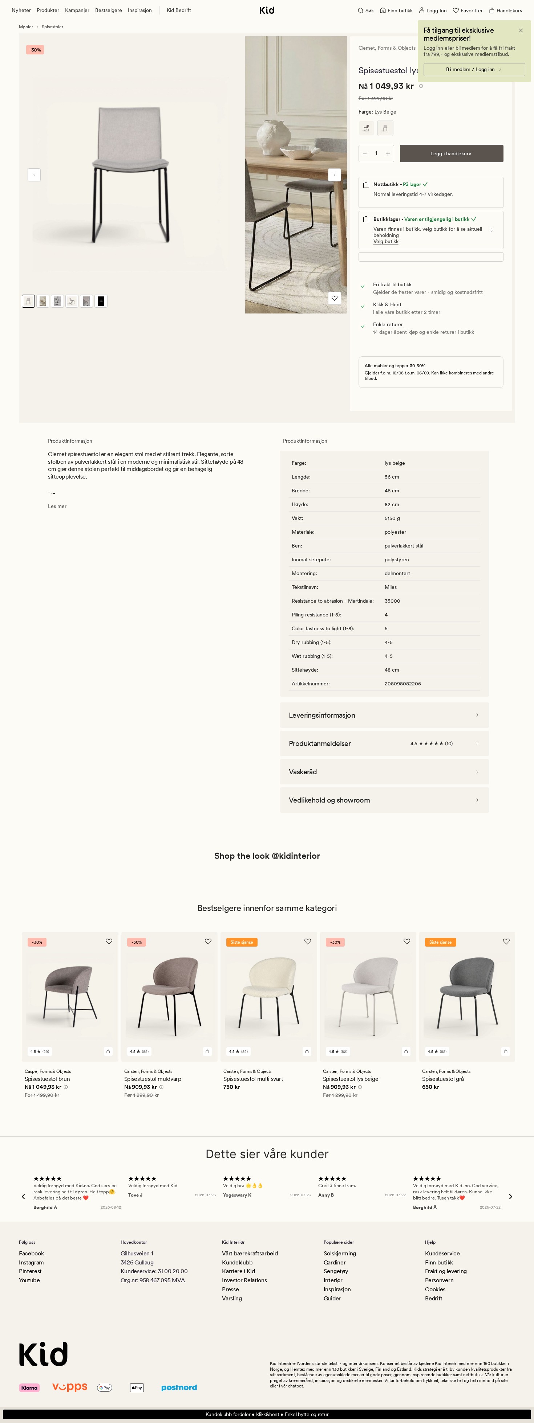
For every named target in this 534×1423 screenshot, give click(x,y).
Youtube (29, 1280)
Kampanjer (77, 10)
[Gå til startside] (267, 10)
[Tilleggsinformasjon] (420, 87)
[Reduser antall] (365, 153)
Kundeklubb (237, 1262)
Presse (230, 1289)
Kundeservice (442, 1253)
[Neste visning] (334, 174)
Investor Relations (244, 1280)
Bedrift (433, 1298)
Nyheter (21, 10)
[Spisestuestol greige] (366, 128)
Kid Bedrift (179, 10)
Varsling (232, 1298)
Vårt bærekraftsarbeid (250, 1253)
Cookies (435, 1289)
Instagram (31, 1262)
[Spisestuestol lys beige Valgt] (385, 128)
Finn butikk (439, 1262)
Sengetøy (336, 1271)
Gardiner (334, 1262)
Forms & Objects (397, 48)
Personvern (439, 1280)
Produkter (48, 10)
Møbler (26, 26)
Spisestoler (52, 26)
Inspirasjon (140, 10)
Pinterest (30, 1271)
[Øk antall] (388, 153)
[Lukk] (521, 30)
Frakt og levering (446, 1271)
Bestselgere (108, 10)
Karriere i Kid (238, 1271)
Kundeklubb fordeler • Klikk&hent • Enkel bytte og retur (267, 1414)
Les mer (57, 506)
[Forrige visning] (34, 174)
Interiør (333, 1280)
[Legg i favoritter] (334, 298)
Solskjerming (340, 1253)
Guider (332, 1298)
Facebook (31, 1253)
